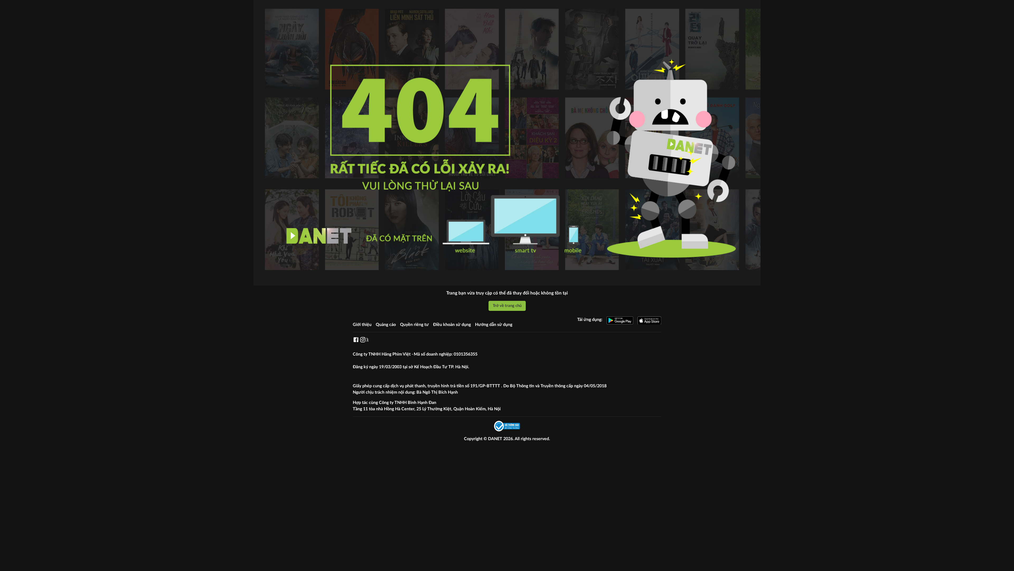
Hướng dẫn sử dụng (493, 325)
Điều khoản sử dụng (452, 325)
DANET (495, 439)
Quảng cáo (386, 325)
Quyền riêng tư (414, 325)
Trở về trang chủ (507, 306)
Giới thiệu (362, 325)
